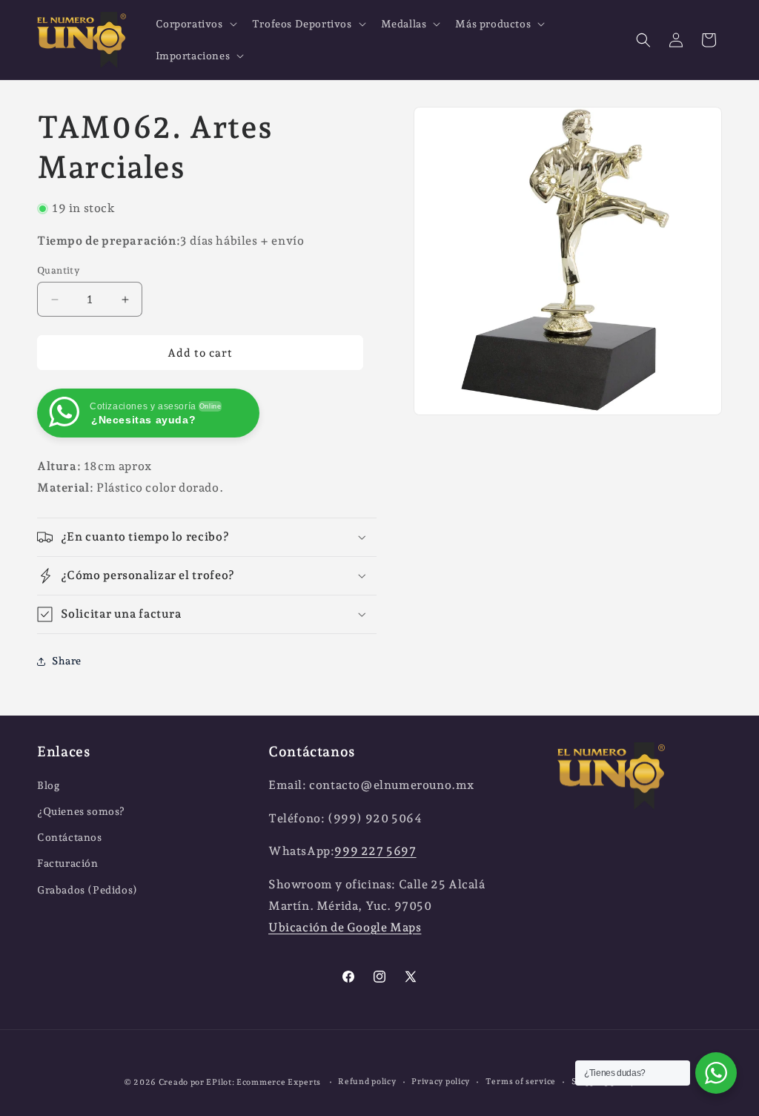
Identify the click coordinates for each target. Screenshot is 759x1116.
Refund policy (367, 1081)
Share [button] (67, 661)
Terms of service (520, 1081)
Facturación (68, 863)
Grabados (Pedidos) (87, 890)
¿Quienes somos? (81, 811)
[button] (195, 23)
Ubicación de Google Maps (344, 927)
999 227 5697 (375, 851)
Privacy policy (440, 1081)
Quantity (58, 270)
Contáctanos (69, 837)
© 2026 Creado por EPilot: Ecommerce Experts (223, 1082)
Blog (48, 785)
